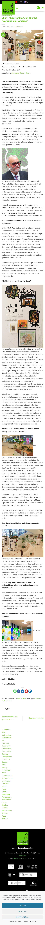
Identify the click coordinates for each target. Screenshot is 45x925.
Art (3, 741)
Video (4, 816)
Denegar (22, 911)
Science (5, 808)
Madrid (4, 786)
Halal (4, 765)
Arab (3, 732)
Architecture (6, 738)
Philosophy (6, 794)
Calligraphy (6, 746)
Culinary (5, 754)
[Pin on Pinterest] (26, 691)
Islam (4, 773)
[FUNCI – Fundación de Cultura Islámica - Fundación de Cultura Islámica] (8, 8)
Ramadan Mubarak (36, 718)
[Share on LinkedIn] (30, 691)
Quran (4, 802)
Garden (22, 73)
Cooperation (6, 751)
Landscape (6, 781)
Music (4, 789)
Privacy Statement (23, 921)
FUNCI (21, 27)
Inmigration (6, 770)
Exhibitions (6, 759)
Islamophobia (7, 776)
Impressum (33, 921)
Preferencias (22, 917)
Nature (4, 792)
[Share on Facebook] (18, 691)
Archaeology (7, 735)
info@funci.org (19, 858)
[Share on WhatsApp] (15, 691)
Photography (7, 797)
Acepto (22, 905)
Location (22, 856)
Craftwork (5, 743)
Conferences (6, 749)
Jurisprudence (7, 778)
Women (5, 819)
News (10, 15)
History (28, 73)
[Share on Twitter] (22, 691)
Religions (5, 805)
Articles (4, 15)
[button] (17, 7)
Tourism (5, 813)
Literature (5, 784)
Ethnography (7, 757)
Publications (6, 800)
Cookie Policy (13, 921)
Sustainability (7, 810)
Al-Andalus (15, 73)
